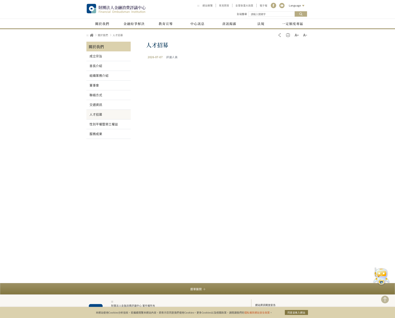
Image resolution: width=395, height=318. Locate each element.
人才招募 (118, 35)
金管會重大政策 (244, 5)
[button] (197, 289)
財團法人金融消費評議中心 (122, 9)
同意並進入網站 (296, 312)
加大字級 (296, 35)
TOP (385, 299)
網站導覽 (207, 5)
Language (295, 5)
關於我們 (103, 35)
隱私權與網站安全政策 (257, 312)
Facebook (273, 5)
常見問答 (224, 5)
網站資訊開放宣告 (265, 305)
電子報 (263, 5)
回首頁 (91, 35)
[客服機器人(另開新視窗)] (381, 276)
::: (198, 5)
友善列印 (288, 35)
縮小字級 (305, 35)
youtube (282, 5)
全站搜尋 (242, 14)
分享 (279, 35)
